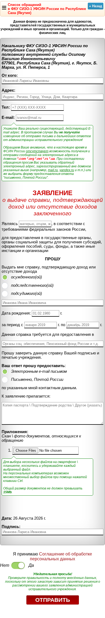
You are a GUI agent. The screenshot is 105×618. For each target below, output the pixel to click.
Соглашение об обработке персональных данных (61, 556)
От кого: (10, 75)
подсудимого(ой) (26, 293)
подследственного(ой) (32, 285)
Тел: (6, 107)
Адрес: (8, 90)
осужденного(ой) (26, 277)
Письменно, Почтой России (37, 379)
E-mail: (8, 117)
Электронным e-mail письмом (39, 371)
